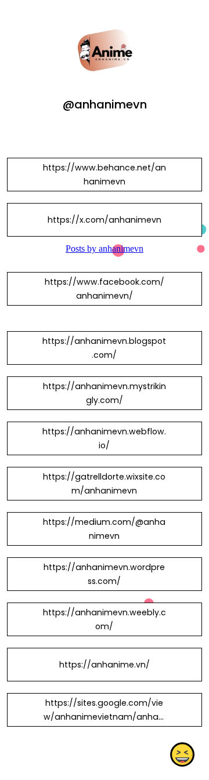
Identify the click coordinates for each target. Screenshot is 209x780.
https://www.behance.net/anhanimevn (104, 174)
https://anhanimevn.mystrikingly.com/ (104, 393)
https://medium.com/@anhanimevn (104, 529)
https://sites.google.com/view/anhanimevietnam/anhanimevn (104, 717)
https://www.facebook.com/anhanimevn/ (104, 289)
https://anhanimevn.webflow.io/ (104, 438)
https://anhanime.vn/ (104, 664)
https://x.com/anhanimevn (104, 220)
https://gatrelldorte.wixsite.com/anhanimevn (104, 483)
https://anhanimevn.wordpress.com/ (104, 574)
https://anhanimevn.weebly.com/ (104, 619)
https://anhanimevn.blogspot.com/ (104, 348)
